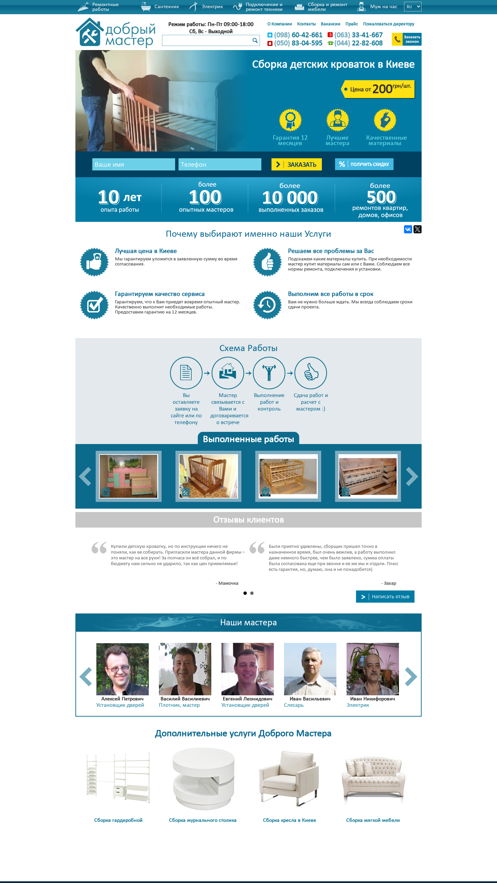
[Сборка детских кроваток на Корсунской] (212, 476)
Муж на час (383, 6)
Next (412, 476)
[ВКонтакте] (408, 229)
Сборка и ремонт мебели (327, 6)
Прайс (352, 23)
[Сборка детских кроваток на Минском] (371, 476)
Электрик (212, 6)
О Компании (279, 23)
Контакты (306, 23)
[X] (417, 229)
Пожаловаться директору (388, 23)
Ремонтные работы (105, 6)
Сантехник (167, 6)
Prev (85, 476)
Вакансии (330, 23)
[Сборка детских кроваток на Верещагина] (132, 476)
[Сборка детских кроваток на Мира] (291, 476)
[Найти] (255, 41)
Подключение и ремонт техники (264, 6)
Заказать (301, 164)
